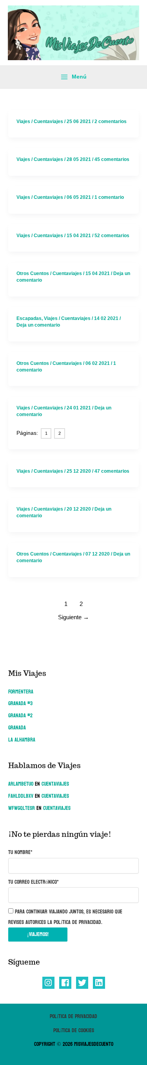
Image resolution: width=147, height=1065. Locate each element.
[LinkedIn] (99, 983)
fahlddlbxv (20, 796)
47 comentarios (111, 471)
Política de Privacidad (73, 1016)
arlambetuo (20, 784)
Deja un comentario (38, 325)
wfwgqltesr (21, 808)
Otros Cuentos (32, 273)
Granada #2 (20, 715)
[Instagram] (48, 983)
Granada (17, 728)
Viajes (23, 121)
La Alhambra (21, 740)
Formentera (20, 692)
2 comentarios (110, 121)
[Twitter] (82, 983)
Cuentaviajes (55, 784)
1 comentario (109, 197)
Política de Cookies (73, 1030)
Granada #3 (20, 703)
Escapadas (29, 318)
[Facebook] (65, 983)
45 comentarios (111, 159)
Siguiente (73, 617)
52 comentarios (111, 235)
